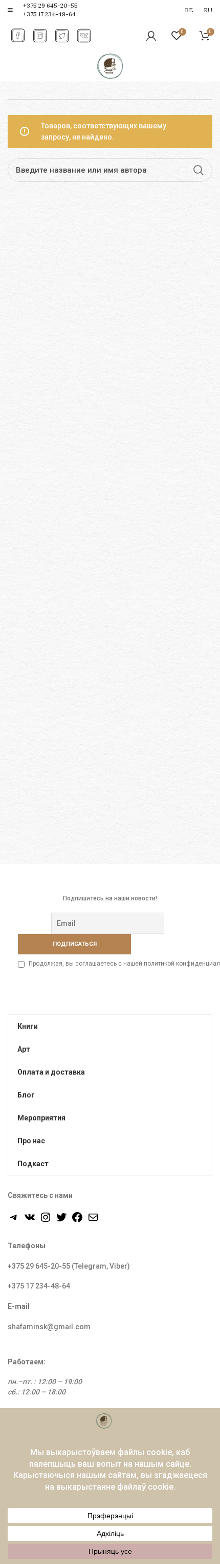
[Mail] (93, 1221)
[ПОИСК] (198, 170)
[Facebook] (77, 1221)
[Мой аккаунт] (151, 35)
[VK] (30, 1221)
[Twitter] (61, 1221)
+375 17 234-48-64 (49, 14)
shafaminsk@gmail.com (49, 1327)
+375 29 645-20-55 (50, 5)
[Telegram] (14, 1221)
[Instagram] (45, 1221)
